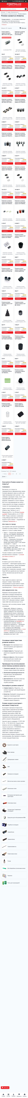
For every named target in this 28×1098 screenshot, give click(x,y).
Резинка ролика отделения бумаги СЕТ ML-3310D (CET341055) (7, 405)
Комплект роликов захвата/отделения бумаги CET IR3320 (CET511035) (7, 168)
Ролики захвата (22, 14)
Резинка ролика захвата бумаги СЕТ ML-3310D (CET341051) (20, 304)
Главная (3, 1096)
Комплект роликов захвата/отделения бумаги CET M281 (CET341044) (7, 236)
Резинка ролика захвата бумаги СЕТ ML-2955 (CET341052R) (7, 304)
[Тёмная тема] (26, 1)
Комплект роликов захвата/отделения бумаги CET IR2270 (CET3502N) (7, 135)
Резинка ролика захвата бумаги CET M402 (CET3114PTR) (7, 270)
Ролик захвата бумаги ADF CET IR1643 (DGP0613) (6, 439)
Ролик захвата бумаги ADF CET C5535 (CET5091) (19, 405)
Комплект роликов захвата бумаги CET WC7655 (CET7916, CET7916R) (7, 101)
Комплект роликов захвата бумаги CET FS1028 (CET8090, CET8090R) (20, 67)
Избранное (19, 1096)
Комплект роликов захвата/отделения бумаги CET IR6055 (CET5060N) (20, 202)
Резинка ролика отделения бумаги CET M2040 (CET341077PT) (7, 371)
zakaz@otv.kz (20, 621)
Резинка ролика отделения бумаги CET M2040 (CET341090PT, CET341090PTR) (20, 371)
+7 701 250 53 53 (10, 723)
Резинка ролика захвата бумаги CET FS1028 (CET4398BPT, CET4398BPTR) (20, 236)
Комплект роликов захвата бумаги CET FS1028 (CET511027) (7, 67)
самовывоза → (12, 521)
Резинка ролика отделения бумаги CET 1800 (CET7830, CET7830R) (7, 337)
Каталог (3, 12)
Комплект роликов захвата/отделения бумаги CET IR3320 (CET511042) (20, 168)
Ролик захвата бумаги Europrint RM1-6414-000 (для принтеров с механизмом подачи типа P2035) (7, 33)
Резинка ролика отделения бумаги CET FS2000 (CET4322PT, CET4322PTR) (20, 337)
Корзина (24, 1096)
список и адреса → (18, 587)
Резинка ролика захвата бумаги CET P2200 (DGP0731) (20, 270)
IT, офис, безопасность (12, 12)
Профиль (14, 1096)
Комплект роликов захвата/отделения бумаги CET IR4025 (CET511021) (7, 202)
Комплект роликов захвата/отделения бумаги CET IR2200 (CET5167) (20, 101)
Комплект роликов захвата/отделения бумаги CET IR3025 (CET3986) (20, 135)
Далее (3, 476)
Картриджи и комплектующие (9, 14)
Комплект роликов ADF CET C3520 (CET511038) (20, 33)
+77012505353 (17, 727)
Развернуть (4, 24)
